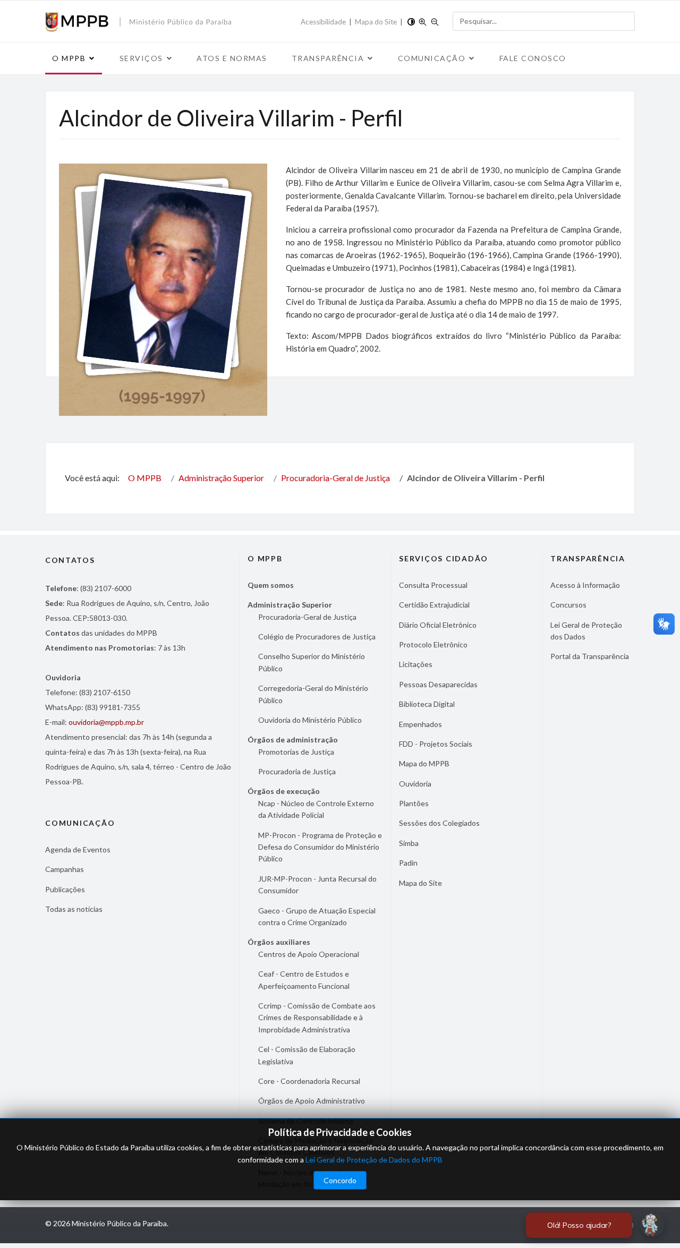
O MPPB (69, 58)
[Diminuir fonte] (434, 21)
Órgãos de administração (293, 739)
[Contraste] (411, 21)
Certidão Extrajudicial (434, 604)
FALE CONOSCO (532, 58)
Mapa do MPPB (424, 763)
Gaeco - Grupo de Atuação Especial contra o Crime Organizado (317, 916)
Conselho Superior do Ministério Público (311, 662)
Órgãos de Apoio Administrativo (311, 1100)
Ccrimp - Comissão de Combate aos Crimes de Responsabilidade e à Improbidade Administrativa (317, 1017)
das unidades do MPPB (101, 632)
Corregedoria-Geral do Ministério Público (313, 693)
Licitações (415, 664)
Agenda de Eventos (77, 849)
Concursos (568, 604)
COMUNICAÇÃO (432, 58)
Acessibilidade (323, 22)
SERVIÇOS (141, 58)
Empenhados (420, 724)
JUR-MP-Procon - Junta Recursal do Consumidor (317, 884)
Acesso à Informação (585, 584)
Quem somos (271, 584)
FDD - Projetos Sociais (435, 743)
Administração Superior (290, 604)
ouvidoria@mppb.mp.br (106, 721)
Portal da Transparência (589, 656)
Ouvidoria (415, 783)
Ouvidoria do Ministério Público (310, 719)
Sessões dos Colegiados (439, 822)
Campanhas (64, 869)
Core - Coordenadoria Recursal (309, 1080)
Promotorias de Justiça (296, 751)
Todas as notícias (74, 908)
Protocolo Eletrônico (433, 644)
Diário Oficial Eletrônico (438, 624)
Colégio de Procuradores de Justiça (317, 636)
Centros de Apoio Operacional (308, 954)
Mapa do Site (376, 22)
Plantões (414, 803)
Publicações (65, 889)
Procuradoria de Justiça (297, 771)
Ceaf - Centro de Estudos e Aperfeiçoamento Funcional (304, 979)
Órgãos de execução (284, 791)
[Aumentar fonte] (422, 21)
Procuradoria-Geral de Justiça (307, 616)
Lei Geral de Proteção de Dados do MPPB (374, 1159)
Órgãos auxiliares (279, 941)
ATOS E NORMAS (232, 58)
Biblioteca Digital (427, 703)
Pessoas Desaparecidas (438, 684)
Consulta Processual (433, 584)
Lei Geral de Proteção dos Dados (586, 630)
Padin (408, 862)
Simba (409, 843)
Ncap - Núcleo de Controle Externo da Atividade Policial (316, 809)
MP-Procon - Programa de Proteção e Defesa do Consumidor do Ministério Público (320, 847)
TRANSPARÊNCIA (328, 58)
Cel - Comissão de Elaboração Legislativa (306, 1055)
